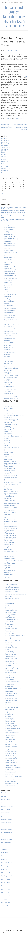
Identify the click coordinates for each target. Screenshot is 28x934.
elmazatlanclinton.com (10, 470)
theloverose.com (9, 621)
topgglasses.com (9, 633)
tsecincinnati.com (8, 445)
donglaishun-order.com (10, 512)
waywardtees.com (8, 234)
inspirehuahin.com (9, 312)
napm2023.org (8, 382)
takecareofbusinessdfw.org (11, 270)
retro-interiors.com (9, 342)
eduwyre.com (7, 340)
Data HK (3, 793)
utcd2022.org (7, 426)
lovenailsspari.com (9, 498)
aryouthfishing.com (10, 646)
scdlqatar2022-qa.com (9, 412)
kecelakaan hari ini (20, 118)
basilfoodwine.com (10, 721)
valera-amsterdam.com (11, 744)
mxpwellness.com (9, 695)
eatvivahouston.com (10, 614)
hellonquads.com (8, 452)
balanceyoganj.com (9, 256)
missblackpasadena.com (11, 637)
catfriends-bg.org (8, 231)
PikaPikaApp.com (8, 268)
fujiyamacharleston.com (10, 509)
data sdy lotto (4, 905)
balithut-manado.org (9, 367)
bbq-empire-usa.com (9, 563)
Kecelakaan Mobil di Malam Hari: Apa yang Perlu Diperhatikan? (7, 126)
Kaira (15, 930)
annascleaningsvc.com (11, 663)
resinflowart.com (9, 624)
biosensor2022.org (9, 428)
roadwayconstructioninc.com (11, 546)
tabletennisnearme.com (10, 570)
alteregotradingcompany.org (11, 368)
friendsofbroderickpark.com (11, 503)
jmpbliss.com (7, 296)
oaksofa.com (7, 572)
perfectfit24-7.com (9, 486)
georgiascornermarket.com (11, 484)
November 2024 (5, 165)
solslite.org (8, 702)
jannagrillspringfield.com (10, 507)
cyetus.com (7, 356)
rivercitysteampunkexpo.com (12, 728)
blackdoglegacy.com (10, 612)
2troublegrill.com (9, 684)
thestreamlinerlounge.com (12, 757)
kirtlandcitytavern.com (11, 734)
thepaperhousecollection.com (13, 698)
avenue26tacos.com (10, 631)
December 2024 (5, 163)
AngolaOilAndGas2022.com (11, 375)
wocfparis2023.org (9, 408)
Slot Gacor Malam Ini (6, 862)
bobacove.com (8, 540)
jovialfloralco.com (8, 331)
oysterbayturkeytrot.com (11, 667)
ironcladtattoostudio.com (11, 660)
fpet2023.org (7, 345)
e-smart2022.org (8, 347)
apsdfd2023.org (8, 384)
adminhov (17, 50)
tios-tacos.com (9, 649)
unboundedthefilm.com (10, 229)
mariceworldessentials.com (11, 516)
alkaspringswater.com (10, 495)
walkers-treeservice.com (11, 690)
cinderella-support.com (10, 308)
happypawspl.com (9, 481)
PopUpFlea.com (8, 291)
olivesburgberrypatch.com (12, 672)
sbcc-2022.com (8, 374)
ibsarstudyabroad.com (10, 442)
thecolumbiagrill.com (9, 414)
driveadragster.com (10, 602)
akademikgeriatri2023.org (11, 419)
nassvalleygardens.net (11, 762)
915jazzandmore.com (9, 519)
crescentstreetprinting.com (12, 598)
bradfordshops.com (9, 358)
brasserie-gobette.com (10, 553)
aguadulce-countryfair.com (11, 521)
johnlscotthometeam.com (10, 333)
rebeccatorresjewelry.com (10, 294)
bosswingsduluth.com (9, 525)
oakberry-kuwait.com (9, 500)
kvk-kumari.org (9, 778)
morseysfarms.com (9, 556)
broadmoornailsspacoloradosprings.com (15, 635)
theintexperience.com (9, 227)
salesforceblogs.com (9, 257)
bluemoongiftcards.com (11, 727)
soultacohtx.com (8, 574)
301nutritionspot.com (10, 735)
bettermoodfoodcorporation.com (12, 240)
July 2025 (3, 151)
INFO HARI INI (8, 118)
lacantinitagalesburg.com (10, 475)
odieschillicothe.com (9, 473)
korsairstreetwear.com (11, 628)
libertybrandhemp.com (11, 746)
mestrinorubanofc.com (11, 758)
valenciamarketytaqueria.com (12, 640)
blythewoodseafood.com (10, 537)
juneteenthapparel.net (11, 772)
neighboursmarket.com (11, 750)
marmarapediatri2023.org (11, 421)
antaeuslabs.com (8, 277)
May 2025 (3, 154)
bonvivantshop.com (9, 284)
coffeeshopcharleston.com (11, 491)
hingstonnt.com (8, 241)
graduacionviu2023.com (11, 653)
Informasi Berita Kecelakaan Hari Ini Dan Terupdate (14, 17)
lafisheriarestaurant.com (10, 518)
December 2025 (5, 144)
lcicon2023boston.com (10, 395)
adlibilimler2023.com (9, 363)
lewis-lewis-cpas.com (9, 352)
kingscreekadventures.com (11, 275)
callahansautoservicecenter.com (12, 482)
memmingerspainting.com (11, 314)
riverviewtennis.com (9, 558)
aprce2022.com (8, 370)
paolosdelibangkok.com (10, 539)
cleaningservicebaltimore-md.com (13, 586)
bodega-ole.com (9, 755)
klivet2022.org (8, 431)
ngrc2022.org (7, 349)
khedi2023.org (8, 417)
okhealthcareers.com (9, 226)
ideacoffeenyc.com (9, 472)
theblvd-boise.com (9, 344)
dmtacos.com (8, 596)
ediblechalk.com (8, 569)
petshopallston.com (10, 630)
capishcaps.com (8, 576)
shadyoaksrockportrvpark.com (12, 463)
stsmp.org (7, 248)
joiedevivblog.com (9, 743)
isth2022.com (7, 405)
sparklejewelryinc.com (11, 658)
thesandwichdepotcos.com (11, 317)
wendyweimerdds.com (9, 301)
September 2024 (5, 168)
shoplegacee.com (8, 282)
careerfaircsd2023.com (10, 389)
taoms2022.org (8, 435)
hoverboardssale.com (9, 245)
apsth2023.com (8, 391)
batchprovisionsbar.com (10, 551)
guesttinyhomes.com (10, 607)
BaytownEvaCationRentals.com (12, 261)
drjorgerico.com (8, 298)
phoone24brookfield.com (10, 542)
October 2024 (4, 167)
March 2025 (4, 158)
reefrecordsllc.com (10, 642)
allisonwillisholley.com (11, 700)
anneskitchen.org (9, 639)
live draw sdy (4, 852)
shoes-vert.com (8, 459)
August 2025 (4, 149)
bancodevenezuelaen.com (11, 238)
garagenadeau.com (9, 322)
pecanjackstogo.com (10, 654)
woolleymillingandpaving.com (12, 681)
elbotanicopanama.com (10, 461)
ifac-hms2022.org (8, 433)
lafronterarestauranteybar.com (13, 668)
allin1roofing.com (9, 709)
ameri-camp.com (8, 303)
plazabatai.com (8, 449)
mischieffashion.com (9, 338)
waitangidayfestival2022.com (11, 397)
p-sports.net (8, 626)
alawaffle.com (8, 644)
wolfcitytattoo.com (10, 665)
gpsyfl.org (7, 577)
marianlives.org (8, 233)
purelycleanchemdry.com (10, 278)
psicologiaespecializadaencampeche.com (15, 594)
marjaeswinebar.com (9, 468)
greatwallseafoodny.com (11, 619)
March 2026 (4, 138)
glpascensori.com (9, 677)
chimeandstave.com (10, 617)
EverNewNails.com (9, 326)
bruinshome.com (9, 661)
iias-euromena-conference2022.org (13, 436)
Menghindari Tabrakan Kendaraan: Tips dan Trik (13, 210)
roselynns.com (8, 254)
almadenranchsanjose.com (11, 360)
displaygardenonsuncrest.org (11, 562)
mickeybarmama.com (9, 544)
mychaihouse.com (8, 532)
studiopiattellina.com (9, 505)
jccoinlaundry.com (8, 465)
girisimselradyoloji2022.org (11, 424)
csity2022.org (7, 440)
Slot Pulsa (3, 796)
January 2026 (4, 142)
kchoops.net (8, 730)
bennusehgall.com (9, 443)
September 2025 (5, 147)
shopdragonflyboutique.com (11, 547)
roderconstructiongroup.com (11, 447)
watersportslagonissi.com (11, 337)
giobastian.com (9, 676)
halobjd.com (7, 264)
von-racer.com (8, 489)
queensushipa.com (9, 300)
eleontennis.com (8, 354)
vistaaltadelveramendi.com (12, 589)
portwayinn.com (9, 704)
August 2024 (4, 170)
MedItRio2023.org (9, 393)
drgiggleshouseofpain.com (11, 319)
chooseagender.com (9, 243)
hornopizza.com (9, 600)
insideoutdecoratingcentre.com (12, 328)
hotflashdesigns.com (9, 321)
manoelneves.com (9, 250)
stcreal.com (7, 289)
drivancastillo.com (9, 714)
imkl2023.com (7, 388)
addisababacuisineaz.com (11, 783)
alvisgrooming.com (9, 533)
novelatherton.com (10, 760)
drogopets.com (8, 567)
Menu (14, 32)
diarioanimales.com (9, 454)
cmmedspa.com (9, 716)
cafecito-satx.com (9, 651)
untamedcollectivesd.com (11, 693)
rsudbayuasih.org (9, 769)
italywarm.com (9, 774)
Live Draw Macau (5, 799)
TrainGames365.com (9, 259)
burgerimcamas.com (10, 785)
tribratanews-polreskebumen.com (14, 767)
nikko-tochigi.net (9, 723)
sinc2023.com (7, 410)
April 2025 (3, 156)
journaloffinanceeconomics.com (13, 776)
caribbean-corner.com (11, 725)
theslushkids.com (9, 674)
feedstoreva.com (8, 565)
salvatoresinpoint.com (10, 330)
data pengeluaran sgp (18, 2)
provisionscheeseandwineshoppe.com (14, 415)
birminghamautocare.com (11, 526)
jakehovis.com (8, 523)
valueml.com (7, 293)
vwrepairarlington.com (11, 584)
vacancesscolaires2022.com (11, 398)
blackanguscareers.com (11, 751)
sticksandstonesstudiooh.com (13, 688)
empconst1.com (8, 307)
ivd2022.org (7, 438)
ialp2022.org (7, 429)
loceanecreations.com (10, 739)
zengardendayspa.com (11, 656)
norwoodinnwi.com (10, 748)
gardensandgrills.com (10, 720)
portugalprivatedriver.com (11, 488)
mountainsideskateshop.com (12, 732)
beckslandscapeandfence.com (12, 587)
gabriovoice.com (9, 623)
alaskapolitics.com (9, 247)
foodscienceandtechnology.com (13, 780)
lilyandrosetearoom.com (11, 670)
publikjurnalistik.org (10, 771)
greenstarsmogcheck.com (11, 479)
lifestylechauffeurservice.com (11, 324)
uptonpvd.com (9, 683)
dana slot (24, 76)
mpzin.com (7, 287)
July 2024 (3, 172)
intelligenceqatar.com (9, 266)
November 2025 (5, 145)
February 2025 (5, 159)
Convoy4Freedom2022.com (11, 377)
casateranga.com (9, 686)
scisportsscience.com (10, 781)
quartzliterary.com (9, 502)
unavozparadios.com (9, 458)
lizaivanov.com (9, 605)
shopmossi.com (9, 691)
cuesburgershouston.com (12, 593)
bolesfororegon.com (10, 753)
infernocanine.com (10, 697)
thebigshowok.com (10, 616)
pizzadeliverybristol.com (10, 477)
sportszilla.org (8, 549)
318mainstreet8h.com (9, 496)
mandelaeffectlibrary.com (10, 252)
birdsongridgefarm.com (11, 741)
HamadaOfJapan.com (9, 271)
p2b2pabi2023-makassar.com (11, 406)
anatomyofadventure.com (12, 713)
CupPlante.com (8, 285)
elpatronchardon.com (9, 510)
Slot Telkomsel (5, 846)
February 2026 (5, 140)
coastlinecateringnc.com (11, 591)
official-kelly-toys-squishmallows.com (13, 560)
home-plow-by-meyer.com (12, 609)
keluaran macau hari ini (7, 832)
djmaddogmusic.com (10, 705)
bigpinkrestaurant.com (10, 310)
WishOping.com (8, 280)
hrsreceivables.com (9, 305)
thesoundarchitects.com (11, 707)
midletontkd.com (9, 718)
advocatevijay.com (9, 361)
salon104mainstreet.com (10, 493)
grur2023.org (7, 379)
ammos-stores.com (10, 737)
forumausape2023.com (10, 386)
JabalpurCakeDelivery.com (11, 263)
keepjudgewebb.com (10, 711)
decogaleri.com (8, 456)
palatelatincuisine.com (11, 610)
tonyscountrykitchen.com (10, 528)
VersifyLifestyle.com (9, 273)
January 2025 (4, 161)
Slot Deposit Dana (6, 842)
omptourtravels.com (10, 765)
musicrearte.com (8, 555)
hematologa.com (9, 603)
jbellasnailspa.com (9, 530)
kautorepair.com (8, 466)
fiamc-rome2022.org (9, 514)
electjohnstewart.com (10, 764)
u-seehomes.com (8, 335)
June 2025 (3, 152)
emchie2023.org (8, 422)
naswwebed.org (8, 365)
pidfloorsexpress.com (9, 236)
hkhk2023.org (7, 381)
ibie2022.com (7, 372)
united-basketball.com (11, 647)
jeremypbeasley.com (9, 315)
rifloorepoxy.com (9, 679)
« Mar (2, 193)
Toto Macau (4, 803)
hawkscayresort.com (9, 451)
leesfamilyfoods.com (9, 351)
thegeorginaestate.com (10, 535)
